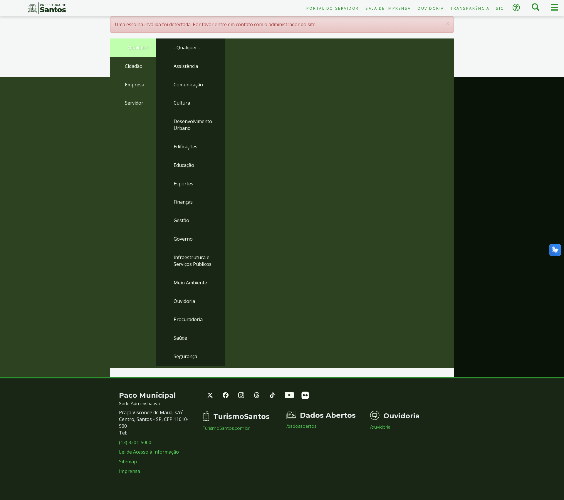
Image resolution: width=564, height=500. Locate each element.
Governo (183, 239)
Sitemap (128, 461)
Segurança (185, 356)
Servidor (134, 103)
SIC (500, 8)
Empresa (134, 84)
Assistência (186, 66)
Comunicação (188, 84)
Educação (184, 165)
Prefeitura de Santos (47, 8)
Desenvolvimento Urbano (193, 124)
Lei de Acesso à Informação (149, 452)
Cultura (182, 103)
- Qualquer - (138, 47)
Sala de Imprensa (388, 8)
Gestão (181, 220)
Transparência (470, 8)
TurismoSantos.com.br (226, 428)
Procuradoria (188, 319)
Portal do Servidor (332, 8)
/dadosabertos (301, 426)
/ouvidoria (380, 427)
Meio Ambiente (190, 282)
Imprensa (129, 471)
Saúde (180, 338)
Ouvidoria (430, 8)
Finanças (183, 202)
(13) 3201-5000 (135, 442)
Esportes (183, 183)
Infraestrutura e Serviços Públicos (193, 260)
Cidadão (133, 66)
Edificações (185, 146)
